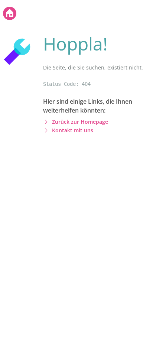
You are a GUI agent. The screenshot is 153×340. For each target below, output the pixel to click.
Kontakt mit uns (72, 130)
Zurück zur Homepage (80, 121)
